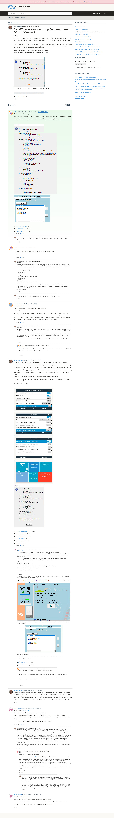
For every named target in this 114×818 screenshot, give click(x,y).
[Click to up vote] (19, 355)
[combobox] (40, 13)
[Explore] (100, 13)
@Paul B (47, 622)
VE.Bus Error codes (80, 54)
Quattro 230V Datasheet (96, 52)
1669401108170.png (23, 662)
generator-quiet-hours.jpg (23, 531)
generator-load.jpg (21, 533)
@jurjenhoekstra (20, 306)
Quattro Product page (94, 47)
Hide (21, 233)
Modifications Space (80, 96)
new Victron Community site (85, 1)
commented (27, 237)
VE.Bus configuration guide (93, 54)
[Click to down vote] (18, 242)
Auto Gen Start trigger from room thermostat (87, 83)
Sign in (104, 13)
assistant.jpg (19, 543)
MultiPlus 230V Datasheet (82, 52)
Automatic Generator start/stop (83, 39)
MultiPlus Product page (81, 47)
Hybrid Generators (80, 42)
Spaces (95, 13)
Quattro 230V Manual (93, 49)
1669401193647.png (23, 665)
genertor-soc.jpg (20, 538)
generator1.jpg (20, 540)
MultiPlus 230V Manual (81, 49)
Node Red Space (79, 98)
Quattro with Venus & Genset (83, 92)
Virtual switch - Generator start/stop (84, 44)
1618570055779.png (21, 231)
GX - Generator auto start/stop (83, 37)
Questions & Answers (19, 17)
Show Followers (80, 64)
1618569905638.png (21, 226)
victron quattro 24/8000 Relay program (86, 77)
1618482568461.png (20, 96)
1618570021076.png (21, 229)
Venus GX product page (81, 29)
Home (10, 17)
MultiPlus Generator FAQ (81, 34)
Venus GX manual (79, 26)
